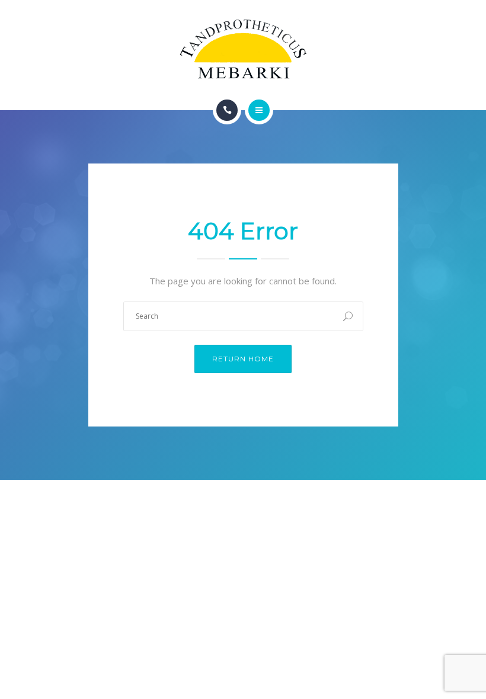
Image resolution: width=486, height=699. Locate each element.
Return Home (243, 358)
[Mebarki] (243, 50)
